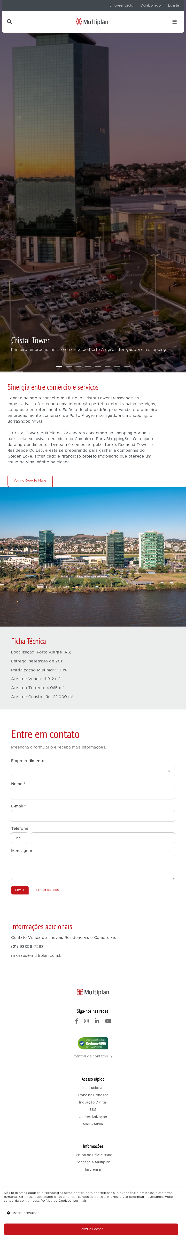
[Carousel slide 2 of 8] (69, 366)
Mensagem (21, 851)
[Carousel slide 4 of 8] (88, 366)
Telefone (19, 828)
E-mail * (18, 806)
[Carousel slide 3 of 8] (78, 366)
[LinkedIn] (97, 1022)
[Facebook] (76, 1022)
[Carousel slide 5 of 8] (98, 366)
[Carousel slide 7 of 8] (117, 366)
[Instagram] (86, 1022)
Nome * (18, 784)
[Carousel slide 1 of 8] (59, 366)
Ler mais (80, 1200)
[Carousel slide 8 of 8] (127, 366)
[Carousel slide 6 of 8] (107, 366)
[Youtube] (108, 1022)
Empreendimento (27, 761)
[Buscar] (9, 21)
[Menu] (174, 21)
